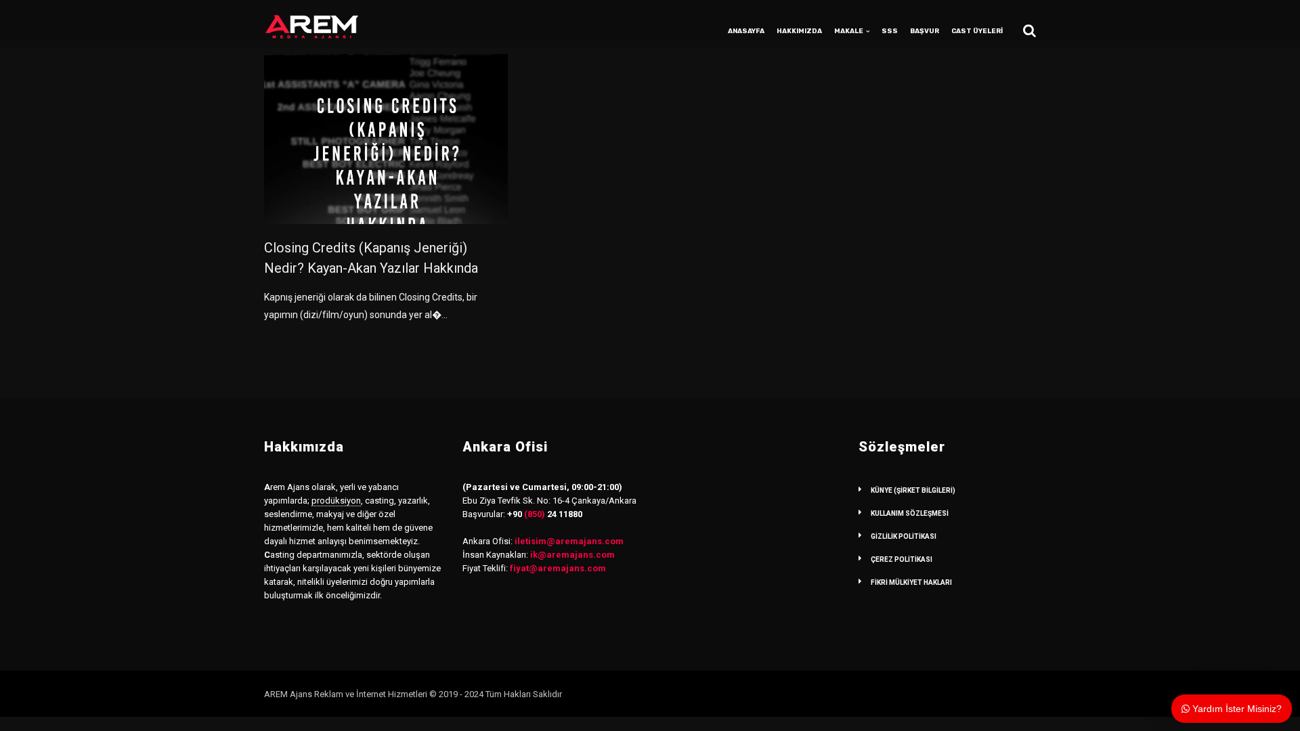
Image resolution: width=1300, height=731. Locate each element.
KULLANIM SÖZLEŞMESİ (910, 513)
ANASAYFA (746, 31)
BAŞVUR (924, 31)
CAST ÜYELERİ (977, 31)
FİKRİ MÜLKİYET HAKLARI (911, 582)
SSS (890, 31)
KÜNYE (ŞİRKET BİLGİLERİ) (913, 490)
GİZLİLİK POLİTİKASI (903, 536)
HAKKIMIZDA (799, 31)
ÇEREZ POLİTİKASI (901, 559)
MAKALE (848, 31)
